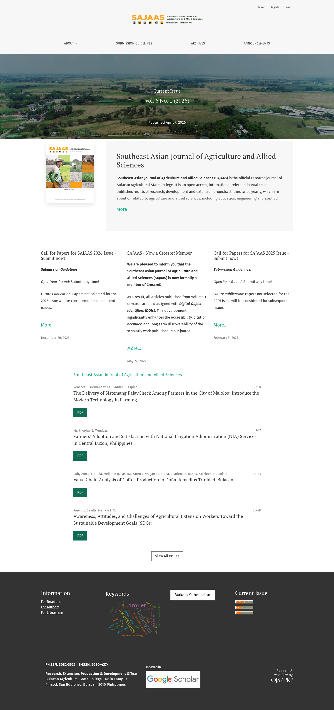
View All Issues (167, 556)
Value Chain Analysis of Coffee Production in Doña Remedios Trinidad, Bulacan (153, 480)
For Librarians (52, 612)
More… (48, 325)
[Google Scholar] (173, 679)
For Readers (50, 601)
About (69, 43)
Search (261, 7)
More (122, 209)
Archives (198, 43)
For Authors (50, 607)
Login (288, 7)
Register (275, 7)
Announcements (257, 43)
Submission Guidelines (134, 43)
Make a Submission (192, 594)
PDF (80, 412)
